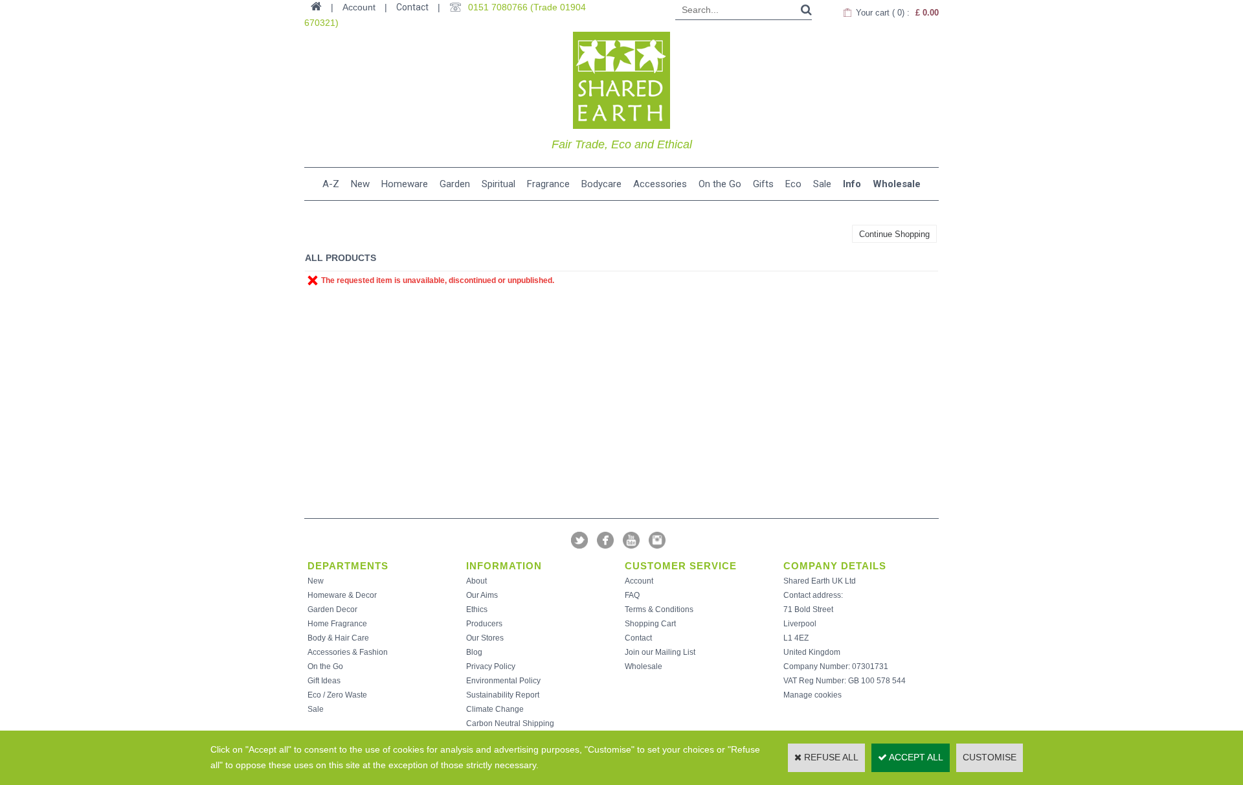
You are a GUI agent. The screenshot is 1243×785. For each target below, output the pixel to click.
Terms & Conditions (659, 609)
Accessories (660, 184)
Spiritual (498, 184)
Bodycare (601, 184)
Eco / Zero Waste (337, 695)
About (476, 581)
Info (852, 184)
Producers (484, 623)
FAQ (632, 595)
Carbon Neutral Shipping (510, 723)
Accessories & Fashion (348, 652)
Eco (793, 184)
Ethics (476, 609)
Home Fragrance (337, 623)
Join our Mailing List (660, 652)
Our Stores (485, 638)
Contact (412, 7)
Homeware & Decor (342, 595)
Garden (455, 184)
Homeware (404, 184)
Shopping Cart (650, 623)
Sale (822, 184)
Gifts (763, 184)
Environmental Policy (503, 680)
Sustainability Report (502, 695)
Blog (474, 652)
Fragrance (548, 184)
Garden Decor (332, 609)
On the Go (720, 184)
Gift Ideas (324, 680)
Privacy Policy (490, 666)
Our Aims (482, 595)
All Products (340, 258)
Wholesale (897, 184)
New (360, 184)
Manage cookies (812, 695)
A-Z (330, 184)
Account (639, 581)
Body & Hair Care (338, 638)
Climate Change (495, 709)
